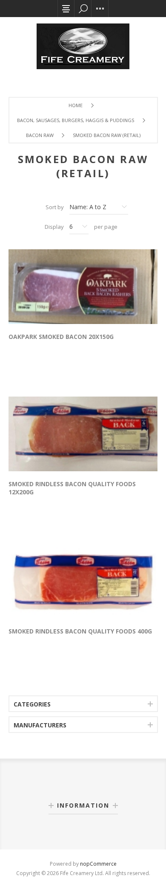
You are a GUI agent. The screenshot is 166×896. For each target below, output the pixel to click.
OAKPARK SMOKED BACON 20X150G (61, 337)
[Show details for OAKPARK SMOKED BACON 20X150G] (83, 286)
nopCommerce (98, 863)
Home (76, 105)
